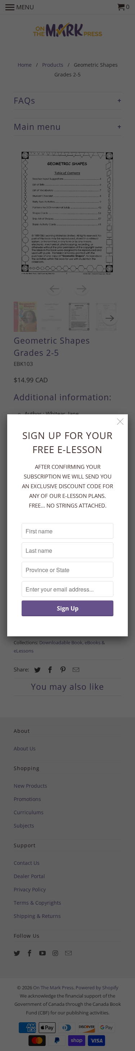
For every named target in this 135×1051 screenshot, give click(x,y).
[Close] (120, 421)
